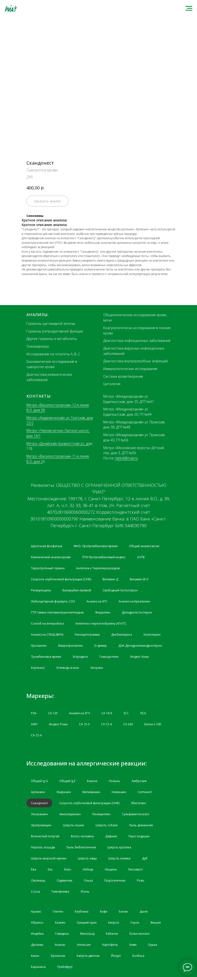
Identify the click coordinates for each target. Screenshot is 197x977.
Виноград (87, 934)
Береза (92, 781)
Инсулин (97, 668)
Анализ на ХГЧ (96, 601)
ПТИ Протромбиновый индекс (104, 557)
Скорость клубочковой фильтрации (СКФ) (61, 579)
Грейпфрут (65, 967)
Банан (123, 911)
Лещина (111, 869)
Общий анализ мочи (144, 546)
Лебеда (88, 869)
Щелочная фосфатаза (46, 546)
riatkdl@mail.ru (126, 458)
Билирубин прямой (76, 590)
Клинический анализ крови (51, 557)
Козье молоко (139, 934)
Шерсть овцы (87, 858)
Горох (134, 923)
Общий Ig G (39, 781)
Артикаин (38, 792)
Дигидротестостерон (137, 612)
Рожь (140, 880)
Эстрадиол (80, 657)
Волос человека (82, 836)
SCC (126, 713)
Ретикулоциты (41, 590)
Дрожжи (37, 945)
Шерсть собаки (107, 825)
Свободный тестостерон (120, 590)
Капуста (113, 923)
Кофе (103, 911)
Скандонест (39, 803)
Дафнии (111, 836)
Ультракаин (39, 814)
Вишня (156, 923)
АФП (34, 724)
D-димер (100, 646)
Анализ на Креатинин (134, 601)
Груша (152, 945)
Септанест (145, 792)
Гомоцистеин (109, 657)
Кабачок (112, 934)
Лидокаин (63, 792)
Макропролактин (70, 646)
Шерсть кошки (73, 825)
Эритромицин (41, 825)
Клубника (81, 911)
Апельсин (84, 945)
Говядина (62, 934)
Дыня (144, 911)
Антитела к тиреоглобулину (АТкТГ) (100, 623)
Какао (35, 956)
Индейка (37, 934)
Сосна (35, 891)
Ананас (60, 945)
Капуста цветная (88, 956)
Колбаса (138, 956)
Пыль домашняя (141, 825)
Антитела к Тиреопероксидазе (98, 568)
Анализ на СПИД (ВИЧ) (47, 635)
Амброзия (139, 781)
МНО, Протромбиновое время (95, 546)
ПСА (143, 713)
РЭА (34, 713)
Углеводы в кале (67, 668)
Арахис (36, 911)
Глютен (58, 911)
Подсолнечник (114, 880)
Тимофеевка (60, 891)
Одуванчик (64, 880)
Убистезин (138, 803)
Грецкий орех (87, 923)
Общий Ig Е (67, 781)
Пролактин (39, 646)
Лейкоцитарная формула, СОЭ (53, 601)
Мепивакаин (91, 792)
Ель (50, 869)
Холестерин (151, 635)
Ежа (33, 869)
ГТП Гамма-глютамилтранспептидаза (57, 612)
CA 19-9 (106, 713)
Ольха (88, 880)
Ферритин (102, 612)
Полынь (114, 781)
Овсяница (38, 880)
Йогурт (116, 956)
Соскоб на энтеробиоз (47, 623)
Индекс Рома (58, 724)
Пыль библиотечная (81, 847)
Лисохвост (135, 869)
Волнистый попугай (45, 836)
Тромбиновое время (46, 657)
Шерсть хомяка (119, 858)
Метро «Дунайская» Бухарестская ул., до (58, 443)
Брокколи (58, 956)
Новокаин (119, 792)
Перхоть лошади (43, 847)
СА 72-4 (106, 724)
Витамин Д (110, 579)
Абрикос (37, 923)
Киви (132, 945)
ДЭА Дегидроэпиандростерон (140, 646)
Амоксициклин (70, 814)
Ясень (85, 891)
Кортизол (38, 668)
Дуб (145, 858)
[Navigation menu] (188, 8)
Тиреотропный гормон (48, 568)
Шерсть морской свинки (48, 858)
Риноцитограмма (87, 635)
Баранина (38, 967)
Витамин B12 (139, 579)
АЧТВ (141, 557)
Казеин (60, 923)
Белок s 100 (152, 724)
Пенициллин (101, 814)
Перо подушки (139, 836)
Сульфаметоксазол (135, 814)
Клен (67, 869)
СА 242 (128, 724)
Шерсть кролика (119, 847)
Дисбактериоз (121, 635)
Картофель (110, 945)
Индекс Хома (139, 657)
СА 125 (53, 713)
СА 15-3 (84, 724)
